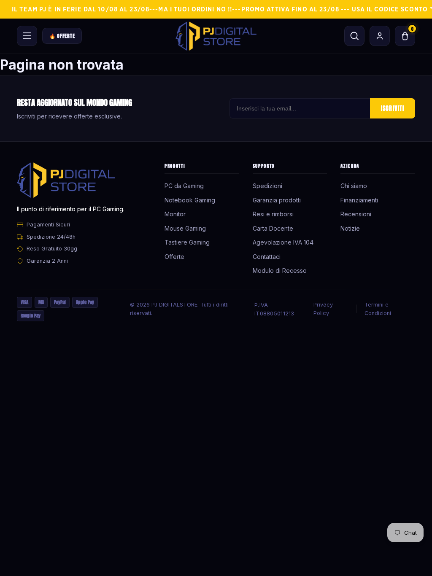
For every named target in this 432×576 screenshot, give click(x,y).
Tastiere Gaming (187, 242)
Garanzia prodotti (277, 200)
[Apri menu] (27, 36)
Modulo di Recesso (280, 270)
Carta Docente (273, 228)
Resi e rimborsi (273, 214)
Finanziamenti (359, 200)
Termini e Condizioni (377, 308)
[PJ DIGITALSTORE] (216, 36)
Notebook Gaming (190, 200)
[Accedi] (380, 36)
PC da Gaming (184, 185)
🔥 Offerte (62, 36)
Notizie (350, 228)
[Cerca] (354, 36)
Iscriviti (392, 108)
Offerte (174, 256)
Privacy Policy (323, 308)
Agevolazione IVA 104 (283, 242)
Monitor (175, 214)
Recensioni (355, 214)
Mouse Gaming (185, 228)
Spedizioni (267, 185)
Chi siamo (353, 185)
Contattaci (267, 256)
